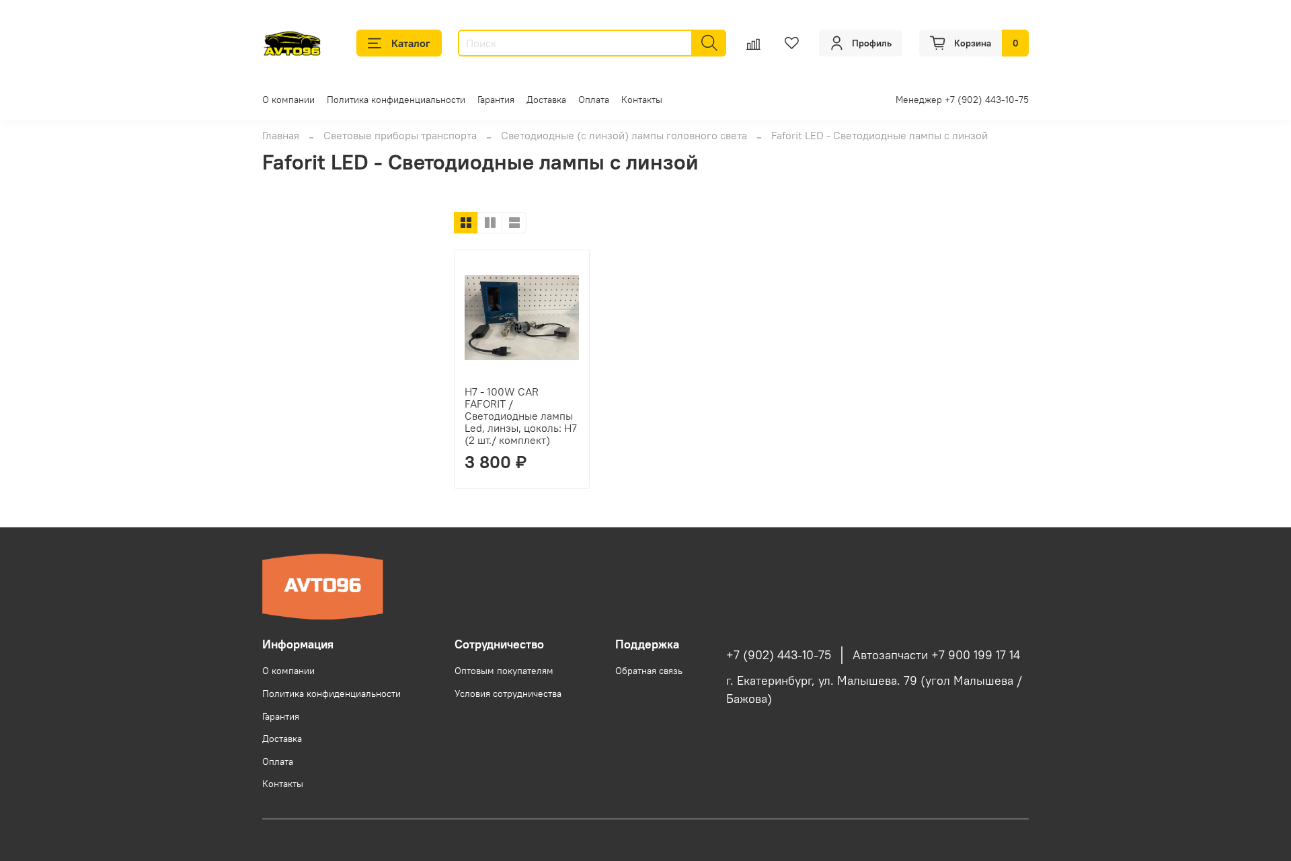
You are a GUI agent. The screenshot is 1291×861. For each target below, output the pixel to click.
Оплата (593, 99)
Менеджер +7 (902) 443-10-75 (962, 99)
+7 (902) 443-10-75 (778, 655)
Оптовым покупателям (504, 671)
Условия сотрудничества (508, 693)
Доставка (546, 99)
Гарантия (495, 99)
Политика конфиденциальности (396, 99)
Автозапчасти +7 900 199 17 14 (936, 655)
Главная (280, 135)
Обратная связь (648, 671)
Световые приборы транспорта (400, 135)
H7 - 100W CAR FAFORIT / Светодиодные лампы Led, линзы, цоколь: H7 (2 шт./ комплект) (521, 416)
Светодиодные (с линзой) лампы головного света (624, 135)
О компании (288, 99)
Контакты (641, 99)
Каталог (410, 43)
